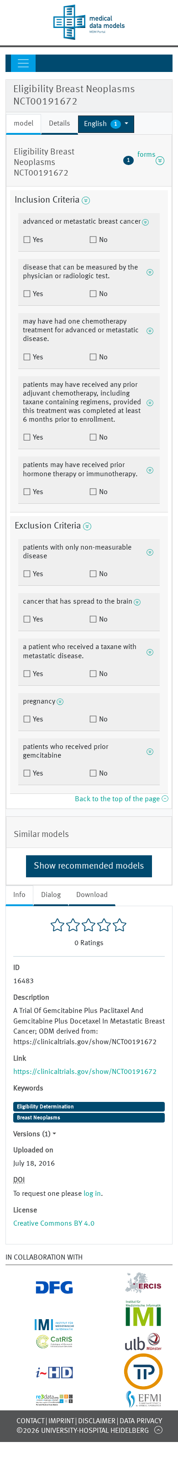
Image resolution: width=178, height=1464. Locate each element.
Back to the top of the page (118, 799)
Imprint (61, 1421)
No (102, 240)
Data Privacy (141, 1421)
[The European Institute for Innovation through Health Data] (44, 1375)
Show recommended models (89, 866)
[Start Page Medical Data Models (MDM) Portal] (89, 22)
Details (59, 123)
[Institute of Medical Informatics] (133, 1324)
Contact (30, 1421)
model (23, 123)
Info (19, 895)
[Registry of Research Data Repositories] (44, 1400)
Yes (37, 240)
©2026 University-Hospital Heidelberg (82, 1431)
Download (92, 895)
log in (92, 1194)
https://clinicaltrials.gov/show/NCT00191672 (85, 1072)
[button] (106, 124)
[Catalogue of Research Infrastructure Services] (44, 1344)
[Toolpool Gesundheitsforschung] (133, 1384)
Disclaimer (96, 1421)
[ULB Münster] (133, 1347)
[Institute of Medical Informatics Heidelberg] (44, 1324)
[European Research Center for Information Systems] (133, 1290)
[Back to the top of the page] (158, 1429)
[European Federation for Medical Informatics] (133, 1403)
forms (141, 160)
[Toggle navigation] (23, 63)
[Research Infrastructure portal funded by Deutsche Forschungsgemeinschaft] (44, 1290)
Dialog (51, 895)
